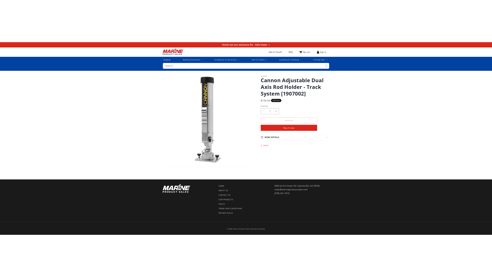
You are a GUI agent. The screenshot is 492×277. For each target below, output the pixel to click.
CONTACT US (224, 195)
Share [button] (266, 145)
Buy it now (289, 128)
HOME (221, 186)
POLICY (222, 204)
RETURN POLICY (226, 213)
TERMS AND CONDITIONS (230, 208)
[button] (192, 59)
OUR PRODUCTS (226, 199)
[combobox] (246, 66)
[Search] (326, 66)
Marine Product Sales (241, 229)
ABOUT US (223, 190)
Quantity (264, 106)
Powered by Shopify (257, 229)
